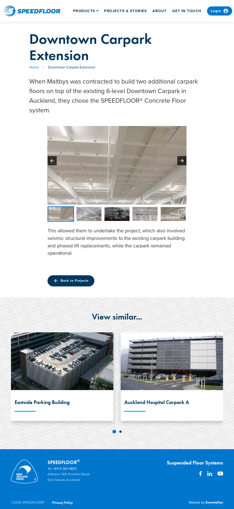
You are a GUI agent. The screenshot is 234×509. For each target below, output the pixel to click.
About (159, 11)
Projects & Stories (125, 11)
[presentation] (52, 160)
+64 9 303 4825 (65, 469)
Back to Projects (71, 280)
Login (220, 11)
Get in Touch (187, 11)
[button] (114, 432)
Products (84, 11)
